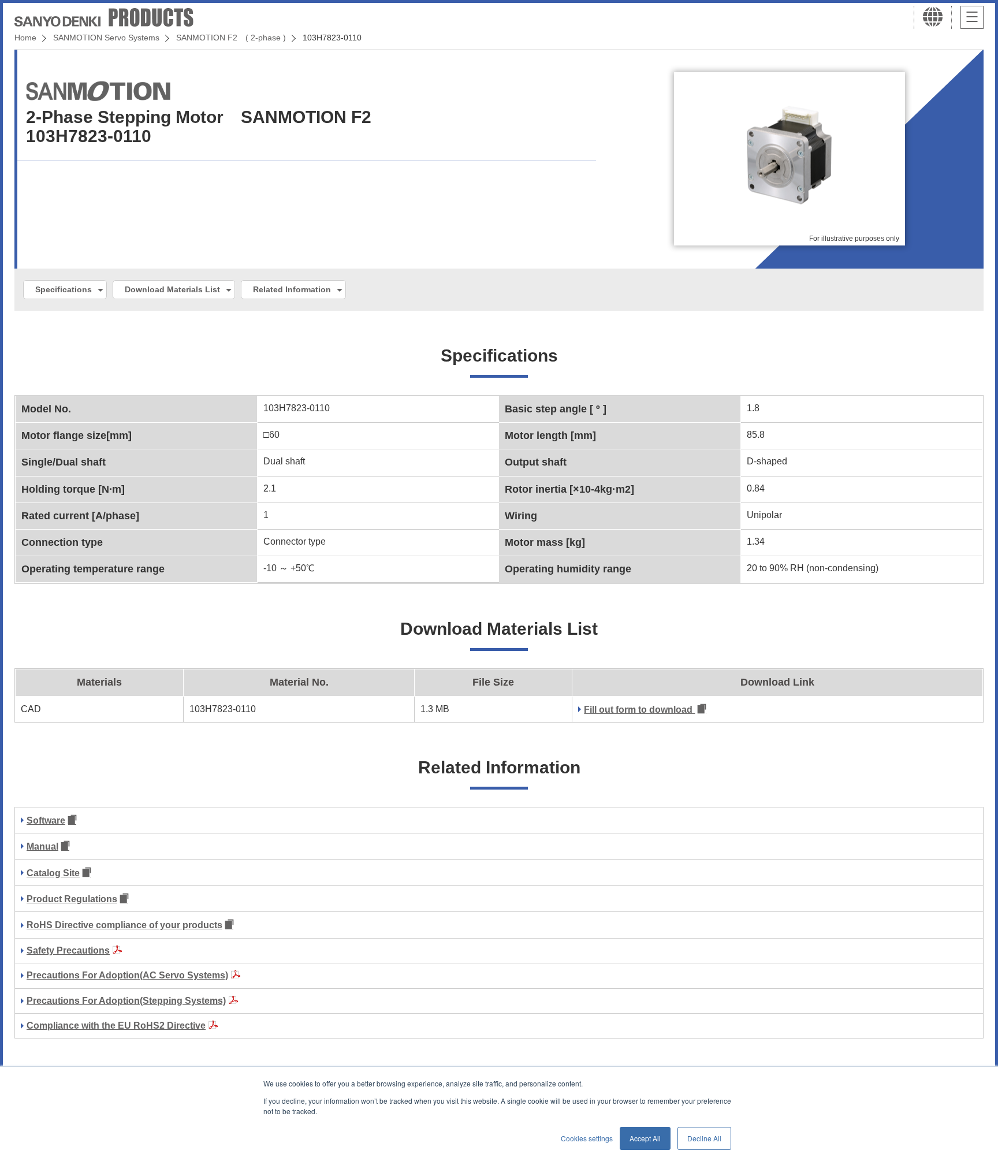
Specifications (63, 289)
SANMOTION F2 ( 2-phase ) (231, 37)
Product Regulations (72, 899)
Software (46, 820)
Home (25, 37)
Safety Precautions (68, 950)
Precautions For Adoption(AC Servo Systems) (127, 975)
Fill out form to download (639, 709)
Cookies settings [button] (587, 1138)
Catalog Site (53, 873)
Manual (42, 846)
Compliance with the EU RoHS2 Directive (116, 1025)
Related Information (292, 289)
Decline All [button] (704, 1138)
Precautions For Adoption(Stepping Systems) (126, 1001)
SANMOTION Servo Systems (106, 37)
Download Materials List (172, 289)
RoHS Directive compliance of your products (124, 925)
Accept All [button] (645, 1138)
